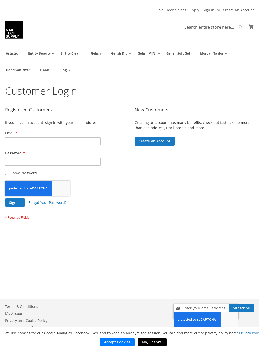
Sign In (208, 10)
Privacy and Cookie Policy (26, 320)
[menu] (129, 62)
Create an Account (238, 10)
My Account (15, 313)
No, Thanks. (152, 342)
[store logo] (14, 30)
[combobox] (213, 27)
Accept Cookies (117, 342)
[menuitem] (12, 53)
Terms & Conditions (21, 306)
